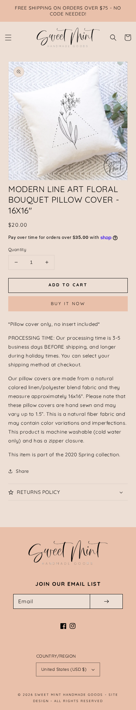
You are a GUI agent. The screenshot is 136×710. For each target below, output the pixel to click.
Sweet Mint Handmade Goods (69, 695)
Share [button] (22, 471)
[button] (8, 37)
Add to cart (68, 284)
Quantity (17, 249)
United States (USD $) (63, 669)
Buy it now (68, 303)
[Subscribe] (106, 601)
